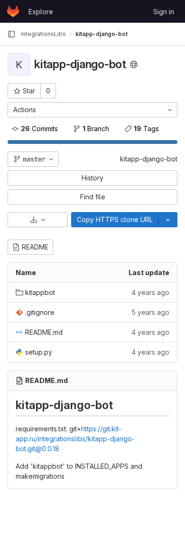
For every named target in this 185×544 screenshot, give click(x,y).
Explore (40, 12)
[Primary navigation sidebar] (11, 34)
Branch (96, 129)
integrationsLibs (43, 33)
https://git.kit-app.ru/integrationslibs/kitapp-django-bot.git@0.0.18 (75, 439)
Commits (39, 129)
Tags (146, 129)
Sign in (163, 12)
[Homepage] (13, 11)
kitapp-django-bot (148, 159)
